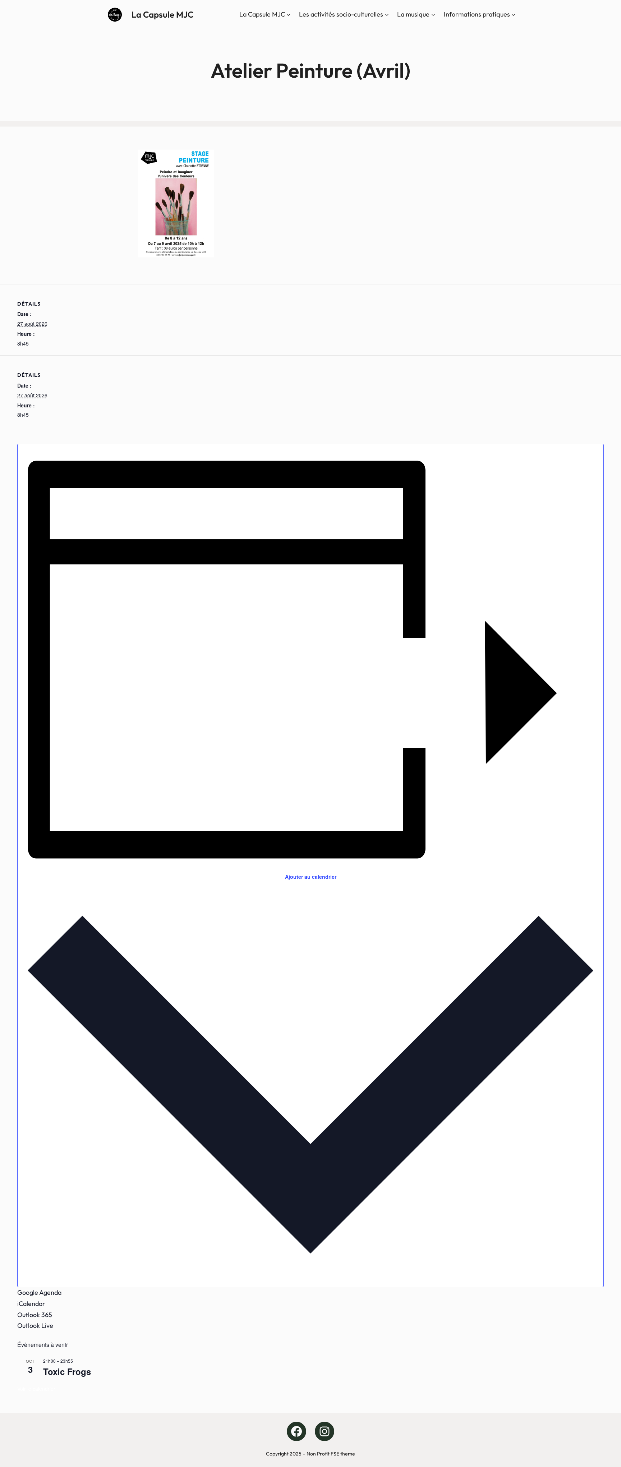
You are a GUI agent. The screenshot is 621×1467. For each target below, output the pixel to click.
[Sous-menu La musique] (433, 15)
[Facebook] (296, 1431)
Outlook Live (35, 1325)
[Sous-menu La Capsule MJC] (288, 15)
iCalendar (31, 1303)
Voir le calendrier (36, 1388)
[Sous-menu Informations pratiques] (513, 15)
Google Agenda (39, 1292)
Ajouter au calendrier (310, 876)
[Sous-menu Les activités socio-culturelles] (387, 15)
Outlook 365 (34, 1315)
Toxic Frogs (67, 1371)
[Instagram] (324, 1431)
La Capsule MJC (162, 14)
